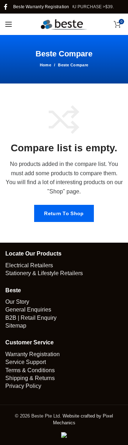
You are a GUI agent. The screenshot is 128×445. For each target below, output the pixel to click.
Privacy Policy (23, 386)
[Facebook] (6, 7)
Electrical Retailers (29, 265)
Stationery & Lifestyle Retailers (44, 273)
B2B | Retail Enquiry (31, 318)
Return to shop (64, 213)
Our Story (17, 302)
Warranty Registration (32, 354)
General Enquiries (28, 310)
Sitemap (15, 326)
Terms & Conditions (30, 370)
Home (45, 65)
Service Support (25, 362)
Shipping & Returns (30, 378)
